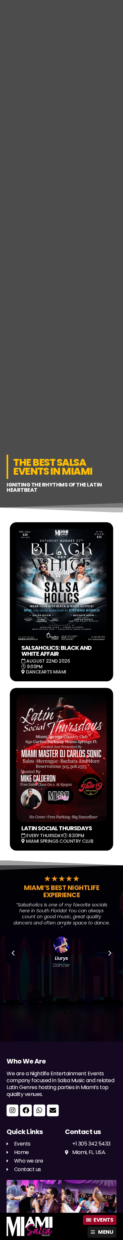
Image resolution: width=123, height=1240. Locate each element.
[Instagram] (12, 1110)
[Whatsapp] (39, 1110)
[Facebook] (26, 1110)
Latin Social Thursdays (56, 828)
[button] (13, 953)
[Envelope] (53, 1110)
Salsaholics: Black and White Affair (56, 651)
